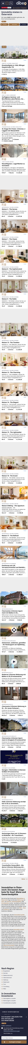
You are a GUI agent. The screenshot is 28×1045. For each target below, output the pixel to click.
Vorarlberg (6, 986)
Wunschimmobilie (9, 945)
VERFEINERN (24, 24)
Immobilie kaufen (19, 915)
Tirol (4, 984)
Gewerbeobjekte (16, 901)
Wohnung (20, 900)
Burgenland (6, 971)
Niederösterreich (8, 975)
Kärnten (5, 973)
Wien (4, 989)
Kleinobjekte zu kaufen (9, 998)
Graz (24, 908)
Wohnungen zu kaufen (9, 1000)
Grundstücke (5, 903)
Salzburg (5, 980)
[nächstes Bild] (26, 52)
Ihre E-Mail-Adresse (5, 1035)
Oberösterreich (7, 977)
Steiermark (6, 982)
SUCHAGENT (5, 24)
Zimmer (9, 901)
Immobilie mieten (19, 929)
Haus (2, 901)
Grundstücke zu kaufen (9, 1003)
